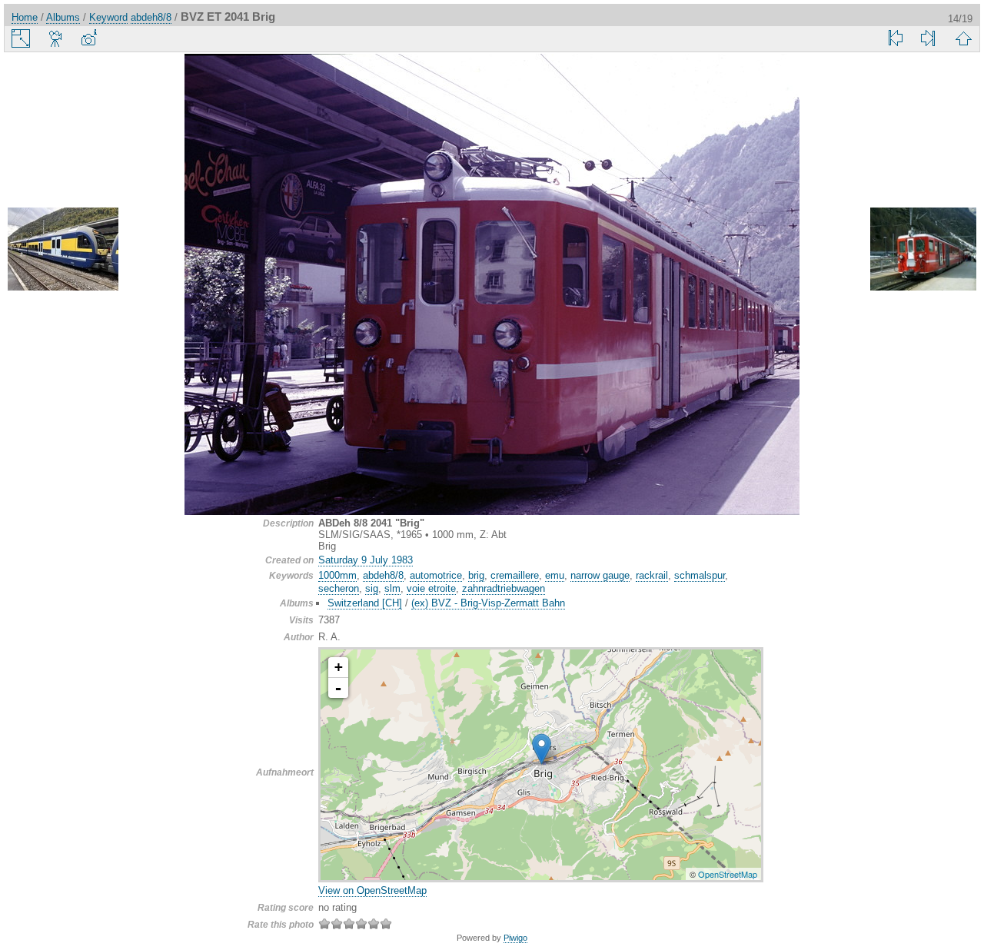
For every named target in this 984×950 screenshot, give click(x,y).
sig (371, 588)
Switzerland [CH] (364, 603)
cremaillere (514, 575)
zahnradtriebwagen (503, 588)
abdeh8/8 (151, 17)
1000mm (337, 575)
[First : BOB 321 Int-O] (895, 38)
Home (25, 17)
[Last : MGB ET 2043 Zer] (928, 38)
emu (554, 575)
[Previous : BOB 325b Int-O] (63, 250)
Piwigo (515, 937)
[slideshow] (56, 38)
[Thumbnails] (963, 38)
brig (476, 575)
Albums (63, 17)
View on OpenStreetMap (372, 890)
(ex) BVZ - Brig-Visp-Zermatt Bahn (488, 603)
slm (392, 588)
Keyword (108, 17)
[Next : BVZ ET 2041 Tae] (921, 250)
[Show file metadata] (88, 38)
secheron (338, 588)
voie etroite (431, 588)
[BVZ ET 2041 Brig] (541, 749)
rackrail (652, 575)
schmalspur (699, 575)
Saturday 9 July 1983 (365, 560)
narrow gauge (600, 575)
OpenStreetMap (727, 874)
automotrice (436, 575)
